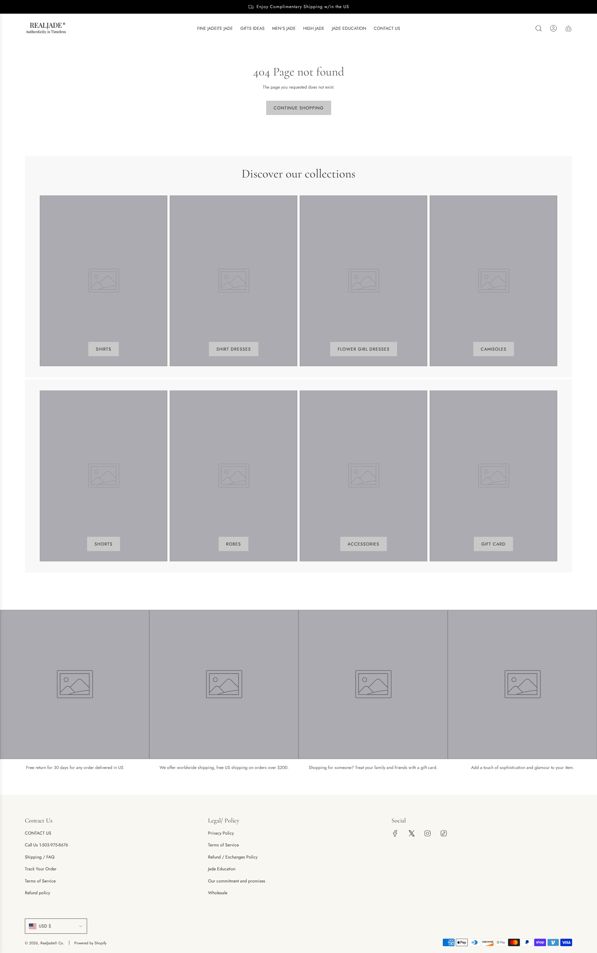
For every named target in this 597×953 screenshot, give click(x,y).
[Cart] (568, 28)
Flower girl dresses (364, 349)
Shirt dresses (233, 349)
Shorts (104, 544)
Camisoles (494, 349)
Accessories (363, 544)
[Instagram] (427, 833)
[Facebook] (395, 833)
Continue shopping (299, 108)
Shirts (103, 349)
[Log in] (553, 28)
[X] (411, 833)
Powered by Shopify (90, 943)
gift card (493, 544)
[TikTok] (443, 833)
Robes (233, 544)
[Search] (538, 28)
